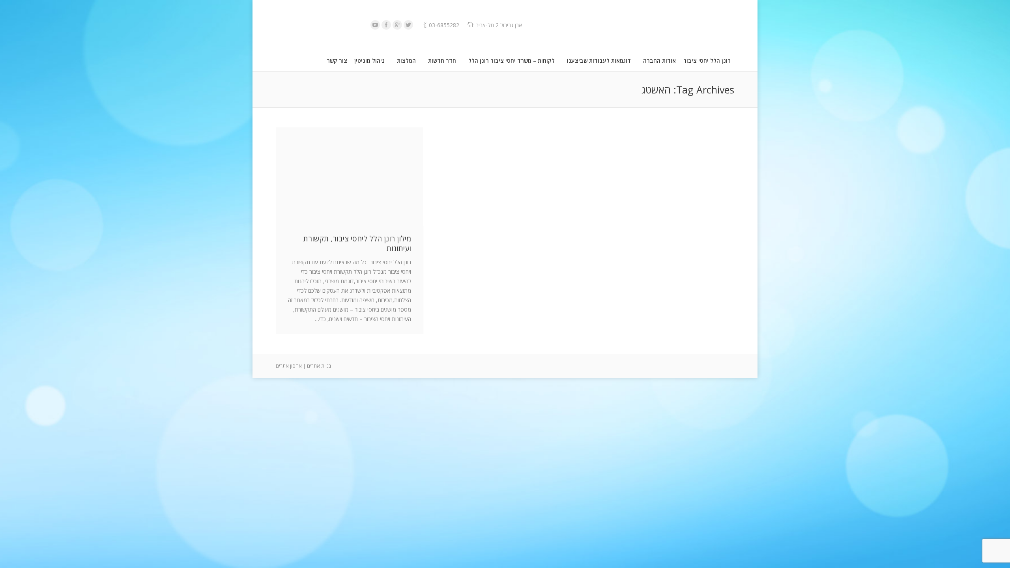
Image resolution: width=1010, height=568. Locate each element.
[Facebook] (386, 25)
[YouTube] (375, 25)
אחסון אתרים (289, 365)
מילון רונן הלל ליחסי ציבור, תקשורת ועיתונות (357, 244)
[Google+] (397, 25)
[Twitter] (408, 25)
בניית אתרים (319, 365)
